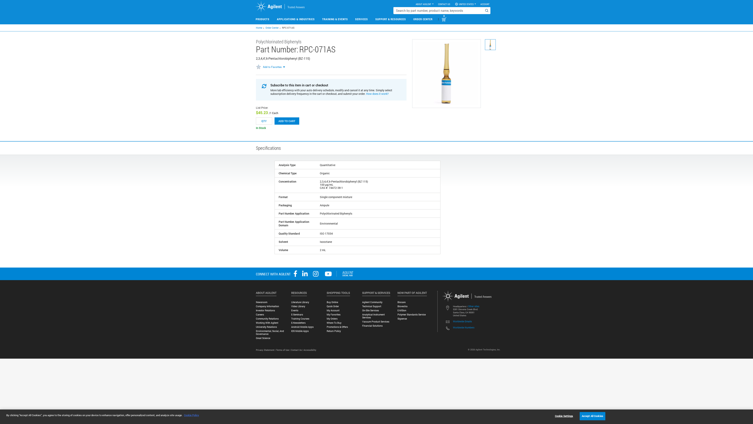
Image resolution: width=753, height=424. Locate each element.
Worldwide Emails (462, 321)
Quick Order (333, 306)
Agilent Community (372, 302)
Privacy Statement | (266, 349)
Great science (263, 338)
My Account (333, 310)
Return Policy (334, 331)
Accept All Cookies (592, 416)
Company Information (267, 306)
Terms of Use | (283, 349)
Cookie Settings (564, 416)
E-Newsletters (298, 322)
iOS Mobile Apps (300, 331)
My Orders (332, 318)
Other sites (473, 306)
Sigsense (402, 318)
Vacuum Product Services (375, 321)
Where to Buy (334, 322)
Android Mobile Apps (302, 326)
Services (361, 19)
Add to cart (286, 121)
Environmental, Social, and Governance (270, 332)
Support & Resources (390, 19)
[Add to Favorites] (258, 67)
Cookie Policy (191, 415)
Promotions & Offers (337, 326)
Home (259, 27)
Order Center (423, 19)
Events (294, 310)
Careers (260, 314)
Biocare (401, 302)
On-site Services (370, 310)
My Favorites (333, 314)
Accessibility (310, 349)
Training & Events (335, 19)
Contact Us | (297, 349)
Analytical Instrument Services (373, 316)
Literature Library (300, 302)
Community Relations (267, 318)
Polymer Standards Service (411, 314)
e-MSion (401, 310)
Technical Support (371, 306)
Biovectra (402, 306)
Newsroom (261, 302)
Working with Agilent (267, 322)
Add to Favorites (272, 67)
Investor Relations (265, 310)
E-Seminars (297, 314)
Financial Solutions (372, 325)
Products (262, 19)
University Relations (266, 326)
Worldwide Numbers (463, 327)
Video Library (298, 306)
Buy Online (332, 302)
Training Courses (300, 318)
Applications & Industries (296, 19)
